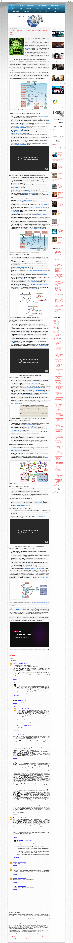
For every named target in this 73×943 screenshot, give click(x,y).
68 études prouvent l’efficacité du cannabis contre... (59, 441)
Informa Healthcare (37, 493)
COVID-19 (54, 11)
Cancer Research (16, 183)
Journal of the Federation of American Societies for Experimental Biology (32, 512)
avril (56, 486)
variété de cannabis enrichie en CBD (41, 602)
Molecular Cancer (23, 278)
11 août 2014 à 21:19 (26, 708)
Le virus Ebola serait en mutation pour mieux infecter (59, 347)
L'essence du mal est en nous (58, 444)
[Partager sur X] (12, 658)
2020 (55, 324)
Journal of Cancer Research (37, 223)
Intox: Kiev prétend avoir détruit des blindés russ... (59, 412)
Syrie (46, 11)
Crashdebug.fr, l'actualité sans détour (58, 252)
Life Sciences (25, 124)
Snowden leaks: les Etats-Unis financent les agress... (59, 448)
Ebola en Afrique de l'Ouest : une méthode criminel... (59, 356)
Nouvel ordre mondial (42, 5)
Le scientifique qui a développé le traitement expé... (59, 430)
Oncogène (15, 403)
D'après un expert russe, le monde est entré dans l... (59, 480)
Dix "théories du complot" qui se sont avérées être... (58, 351)
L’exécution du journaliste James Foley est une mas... (59, 343)
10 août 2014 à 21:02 (29, 684)
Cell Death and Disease (38, 490)
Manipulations (30, 5)
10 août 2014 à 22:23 (22, 700)
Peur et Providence (59, 306)
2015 (55, 331)
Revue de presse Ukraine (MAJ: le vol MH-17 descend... (58, 458)
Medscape (15, 552)
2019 (55, 325)
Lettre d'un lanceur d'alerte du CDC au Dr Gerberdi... (59, 377)
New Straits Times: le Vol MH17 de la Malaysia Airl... (59, 389)
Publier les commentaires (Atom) (22, 938)
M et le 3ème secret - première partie (60, 231)
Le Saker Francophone (57, 261)
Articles (55, 130)
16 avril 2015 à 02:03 (22, 886)
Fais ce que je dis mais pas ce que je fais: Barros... (59, 434)
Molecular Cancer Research (19, 342)
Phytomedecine (29, 424)
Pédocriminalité (37, 11)
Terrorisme (57, 8)
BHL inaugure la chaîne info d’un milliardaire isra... (59, 374)
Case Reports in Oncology (33, 332)
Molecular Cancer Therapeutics (29, 193)
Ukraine (13, 8)
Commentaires (57, 132)
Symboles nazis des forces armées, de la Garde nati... (59, 419)
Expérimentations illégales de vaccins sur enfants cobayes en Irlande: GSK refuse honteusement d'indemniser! (59, 299)
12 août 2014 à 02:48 (22, 734)
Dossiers (21, 5)
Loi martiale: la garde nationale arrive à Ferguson (59, 408)
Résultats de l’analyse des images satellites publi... (59, 471)
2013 (55, 492)
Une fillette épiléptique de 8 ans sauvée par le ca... (59, 426)
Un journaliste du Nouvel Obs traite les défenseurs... (59, 365)
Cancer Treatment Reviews (22, 267)
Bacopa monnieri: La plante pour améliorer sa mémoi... (59, 361)
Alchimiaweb (12, 655)
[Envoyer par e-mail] (9, 658)
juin (56, 484)
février (56, 489)
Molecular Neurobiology (41, 207)
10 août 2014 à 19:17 (23, 663)
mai (56, 485)
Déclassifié (28, 8)
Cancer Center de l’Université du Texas (25, 433)
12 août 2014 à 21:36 (22, 817)
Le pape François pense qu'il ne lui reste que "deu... (58, 401)
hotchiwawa (15, 663)
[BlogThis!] (11, 658)
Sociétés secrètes (15, 11)
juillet (56, 482)
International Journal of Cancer (35, 325)
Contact (55, 144)
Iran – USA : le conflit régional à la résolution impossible (59, 290)
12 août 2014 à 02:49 (22, 762)
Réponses (16, 682)
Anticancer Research (21, 330)
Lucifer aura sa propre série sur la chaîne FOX (60, 203)
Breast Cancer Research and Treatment (38, 270)
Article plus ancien (46, 936)
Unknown (19, 708)
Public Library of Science (28, 180)
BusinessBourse (58, 268)
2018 (55, 327)
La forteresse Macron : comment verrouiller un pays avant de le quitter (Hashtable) (59, 256)
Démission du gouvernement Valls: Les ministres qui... (58, 382)
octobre (57, 337)
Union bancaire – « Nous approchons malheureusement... (59, 462)
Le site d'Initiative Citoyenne (58, 295)
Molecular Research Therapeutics (30, 281)
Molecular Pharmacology (18, 340)
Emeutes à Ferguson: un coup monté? (59, 397)
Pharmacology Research (18, 430)
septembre (57, 338)
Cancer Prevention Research (29, 398)
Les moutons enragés (57, 288)
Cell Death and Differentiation (23, 495)
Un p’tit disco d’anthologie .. (57, 312)
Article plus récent (12, 936)
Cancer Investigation (27, 565)
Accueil (12, 5)
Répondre (15, 679)
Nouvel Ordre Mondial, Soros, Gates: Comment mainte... (59, 453)
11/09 (20, 8)
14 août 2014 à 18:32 (26, 725)
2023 (55, 320)
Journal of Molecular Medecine (31, 427)
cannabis (28, 48)
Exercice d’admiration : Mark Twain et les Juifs (59, 264)
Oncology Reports (30, 190)
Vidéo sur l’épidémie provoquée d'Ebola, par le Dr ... (59, 415)
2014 (55, 332)
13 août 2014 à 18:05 (22, 878)
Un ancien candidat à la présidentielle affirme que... (59, 437)
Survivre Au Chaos (59, 305)
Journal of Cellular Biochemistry (29, 441)
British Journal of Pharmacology (18, 127)
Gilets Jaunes (26, 11)
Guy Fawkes (20, 684)
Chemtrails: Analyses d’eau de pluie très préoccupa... (59, 476)
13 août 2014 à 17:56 (22, 862)
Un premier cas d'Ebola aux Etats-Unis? (59, 467)
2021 (55, 323)
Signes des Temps (59, 274)
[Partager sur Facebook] (14, 658)
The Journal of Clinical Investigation (23, 200)
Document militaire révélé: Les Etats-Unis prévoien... (59, 404)
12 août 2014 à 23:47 (29, 840)
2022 (55, 321)
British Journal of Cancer (40, 214)
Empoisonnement (39, 8)
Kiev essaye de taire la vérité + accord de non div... (59, 393)
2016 (55, 330)
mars (56, 488)
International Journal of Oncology (26, 138)
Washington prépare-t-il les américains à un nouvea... (59, 386)
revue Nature (14, 136)
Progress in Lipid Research (19, 130)
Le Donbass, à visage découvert (59, 422)
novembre (57, 335)
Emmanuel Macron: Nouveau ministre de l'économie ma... (59, 369)
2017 (55, 328)
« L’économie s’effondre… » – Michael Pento (58, 270)
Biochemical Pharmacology (28, 383)
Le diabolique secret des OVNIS (60, 186)
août (56, 339)
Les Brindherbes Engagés (58, 310)
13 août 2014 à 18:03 (22, 869)
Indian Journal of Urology (41, 453)
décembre (57, 334)
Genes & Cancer (20, 556)
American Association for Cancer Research (35, 568)
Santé (48, 8)
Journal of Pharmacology (32, 225)
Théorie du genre (54, 5)
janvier (56, 491)
